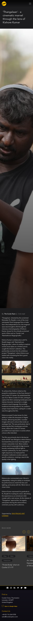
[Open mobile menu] (30, 4)
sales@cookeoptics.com (10, 617)
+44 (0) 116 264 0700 (9, 614)
